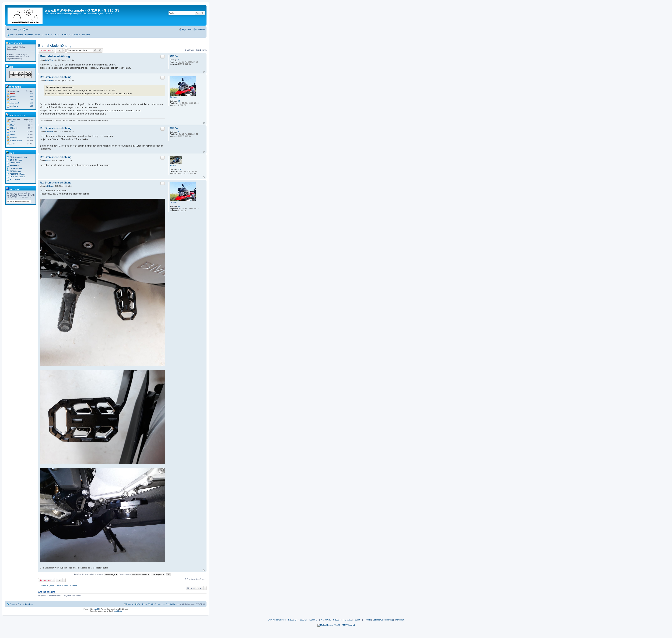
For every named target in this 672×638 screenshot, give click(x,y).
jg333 (12, 134)
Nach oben (204, 72)
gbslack (13, 97)
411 (31, 93)
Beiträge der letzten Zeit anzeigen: (89, 574)
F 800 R (367, 620)
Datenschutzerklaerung (383, 620)
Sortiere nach (125, 574)
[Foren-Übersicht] (25, 15)
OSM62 (13, 93)
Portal (12, 35)
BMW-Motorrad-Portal (18, 157)
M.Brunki (13, 128)
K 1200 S (292, 620)
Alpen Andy (15, 103)
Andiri (12, 144)
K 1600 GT (314, 620)
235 (31, 97)
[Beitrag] (41, 60)
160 (31, 103)
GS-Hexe (173, 97)
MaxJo (13, 125)
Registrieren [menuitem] (187, 29)
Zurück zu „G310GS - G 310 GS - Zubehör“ (59, 585)
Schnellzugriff (15, 29)
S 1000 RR (337, 620)
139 (31, 106)
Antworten (45, 50)
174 (179, 169)
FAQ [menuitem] (27, 29)
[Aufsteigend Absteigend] (158, 574)
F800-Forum (14, 166)
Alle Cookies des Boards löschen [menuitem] (165, 604)
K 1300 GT (302, 620)
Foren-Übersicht (25, 604)
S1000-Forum (15, 163)
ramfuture (14, 137)
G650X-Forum (15, 171)
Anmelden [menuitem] (200, 29)
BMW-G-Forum (16, 168)
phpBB (96, 609)
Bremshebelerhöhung (54, 45)
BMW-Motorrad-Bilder (277, 620)
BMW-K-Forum (16, 160)
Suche (197, 13)
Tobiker (13, 122)
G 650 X (348, 620)
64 (179, 101)
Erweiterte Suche (202, 13)
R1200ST (358, 620)
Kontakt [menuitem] (130, 604)
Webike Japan (16, 141)
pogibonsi (14, 106)
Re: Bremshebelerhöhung (55, 76)
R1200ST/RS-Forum (17, 174)
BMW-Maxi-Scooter (17, 177)
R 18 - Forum (15, 180)
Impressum (399, 620)
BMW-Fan (174, 56)
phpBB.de (118, 611)
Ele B (12, 131)
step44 (173, 165)
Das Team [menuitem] (142, 604)
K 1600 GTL (326, 620)
